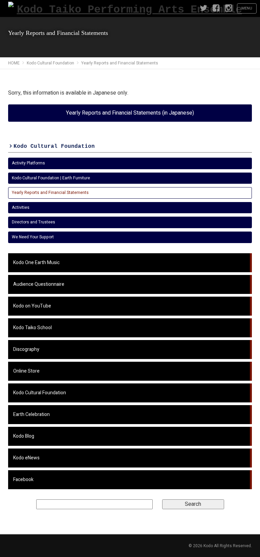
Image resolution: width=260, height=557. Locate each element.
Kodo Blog (23, 436)
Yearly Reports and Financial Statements (50, 193)
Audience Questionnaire (38, 284)
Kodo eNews (26, 457)
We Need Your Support (33, 237)
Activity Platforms (28, 163)
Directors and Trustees (33, 222)
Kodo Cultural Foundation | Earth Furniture (51, 178)
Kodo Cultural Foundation (54, 146)
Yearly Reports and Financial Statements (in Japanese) (130, 113)
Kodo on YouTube (32, 306)
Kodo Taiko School (32, 327)
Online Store (26, 371)
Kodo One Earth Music (36, 262)
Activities (20, 207)
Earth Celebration (31, 414)
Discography (26, 349)
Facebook (23, 479)
